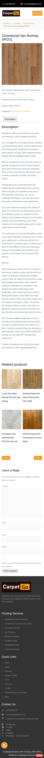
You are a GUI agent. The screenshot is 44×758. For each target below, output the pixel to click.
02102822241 (12, 710)
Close (39, 755)
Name (4, 523)
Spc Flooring (25, 111)
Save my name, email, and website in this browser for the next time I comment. (21, 564)
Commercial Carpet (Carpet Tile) (18, 624)
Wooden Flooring (12, 636)
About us (8, 684)
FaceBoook (10, 724)
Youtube (9, 727)
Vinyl (7, 680)
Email (4, 535)
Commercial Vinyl (12, 649)
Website (4, 547)
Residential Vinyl (12, 645)
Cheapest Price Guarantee (16, 693)
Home (7, 663)
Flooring (15, 111)
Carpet (7, 667)
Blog (6, 697)
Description (10, 119)
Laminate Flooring (12, 628)
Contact (8, 688)
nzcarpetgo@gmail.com (16, 715)
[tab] (10, 119)
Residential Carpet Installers (16, 619)
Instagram (10, 733)
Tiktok (8, 730)
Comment (5, 486)
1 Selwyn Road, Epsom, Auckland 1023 (22, 719)
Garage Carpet (11, 641)
